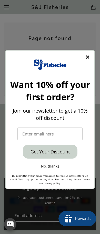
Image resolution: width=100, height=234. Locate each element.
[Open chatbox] (10, 224)
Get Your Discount (50, 152)
